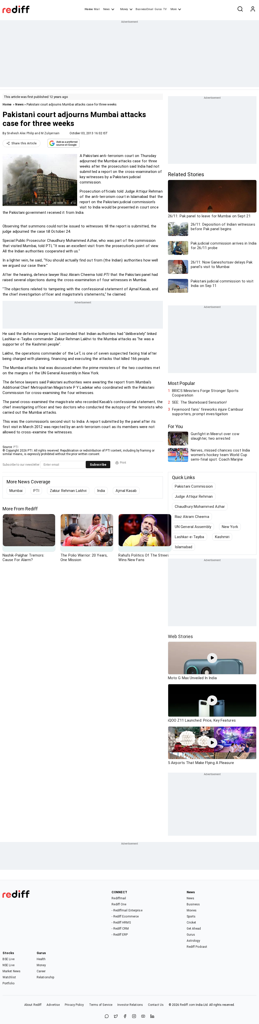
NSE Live (8, 965)
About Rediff (32, 1005)
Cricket (191, 922)
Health (41, 959)
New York (230, 526)
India (101, 490)
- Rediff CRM (120, 928)
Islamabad (183, 547)
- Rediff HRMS (121, 922)
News (106, 9)
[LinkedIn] (152, 1016)
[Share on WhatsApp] (107, 1016)
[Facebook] (125, 1016)
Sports (191, 916)
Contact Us (156, 1005)
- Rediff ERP (120, 934)
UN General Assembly (193, 526)
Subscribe (98, 464)
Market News (11, 971)
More (173, 9)
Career (41, 971)
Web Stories (180, 636)
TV (165, 9)
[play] (212, 658)
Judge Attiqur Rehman (194, 496)
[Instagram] (134, 1016)
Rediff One (119, 904)
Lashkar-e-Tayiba (189, 537)
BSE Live (8, 959)
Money (124, 9)
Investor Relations (130, 1005)
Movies (192, 910)
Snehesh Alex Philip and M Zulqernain (33, 133)
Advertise (53, 1005)
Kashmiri (222, 537)
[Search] (240, 9)
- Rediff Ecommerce (125, 916)
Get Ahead (194, 928)
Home (89, 9)
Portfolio (8, 983)
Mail (96, 9)
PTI (15, 447)
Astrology (193, 940)
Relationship (45, 977)
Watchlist (9, 977)
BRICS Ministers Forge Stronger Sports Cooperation (205, 393)
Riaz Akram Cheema (192, 516)
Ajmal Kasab (126, 490)
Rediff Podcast (197, 947)
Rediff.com (187, 1005)
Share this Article (24, 143)
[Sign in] (252, 9)
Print (123, 462)
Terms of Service (101, 1005)
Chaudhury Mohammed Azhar (200, 506)
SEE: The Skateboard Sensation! (199, 402)
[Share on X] (116, 1016)
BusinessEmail (144, 9)
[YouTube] (143, 1016)
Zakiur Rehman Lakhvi (68, 490)
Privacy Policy (74, 1005)
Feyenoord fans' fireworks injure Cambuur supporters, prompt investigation (207, 411)
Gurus (158, 9)
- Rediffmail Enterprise (127, 910)
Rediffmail (119, 898)
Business (193, 904)
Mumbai (16, 490)
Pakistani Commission (194, 486)
